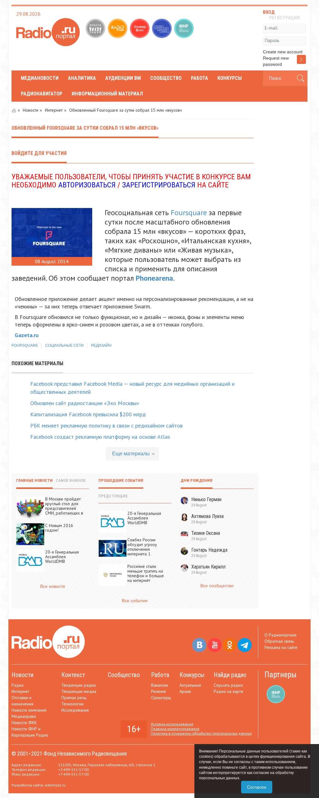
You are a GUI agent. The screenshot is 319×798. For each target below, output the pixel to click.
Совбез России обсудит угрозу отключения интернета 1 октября (142, 549)
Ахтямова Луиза (207, 516)
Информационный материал (107, 94)
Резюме (158, 691)
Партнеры (280, 674)
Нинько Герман (206, 499)
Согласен (256, 787)
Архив (185, 691)
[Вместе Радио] (96, 29)
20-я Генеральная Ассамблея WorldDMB (62, 556)
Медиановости (40, 78)
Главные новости (34, 480)
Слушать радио (228, 685)
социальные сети (64, 345)
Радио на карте (228, 691)
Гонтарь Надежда (209, 550)
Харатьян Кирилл (208, 567)
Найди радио (230, 675)
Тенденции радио (78, 685)
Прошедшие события (120, 480)
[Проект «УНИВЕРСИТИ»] (140, 29)
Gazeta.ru (27, 335)
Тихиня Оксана (205, 533)
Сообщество (166, 78)
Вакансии (159, 685)
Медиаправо (24, 716)
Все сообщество (217, 585)
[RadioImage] (118, 29)
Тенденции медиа (78, 691)
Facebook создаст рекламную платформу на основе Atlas (100, 436)
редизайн (101, 345)
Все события (135, 600)
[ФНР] (184, 29)
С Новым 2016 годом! (59, 528)
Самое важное (71, 480)
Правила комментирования (175, 728)
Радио (18, 685)
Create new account (282, 51)
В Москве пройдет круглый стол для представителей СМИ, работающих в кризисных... (64, 508)
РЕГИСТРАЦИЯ (284, 18)
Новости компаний (29, 710)
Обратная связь (279, 641)
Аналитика (82, 78)
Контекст (73, 675)
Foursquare (189, 212)
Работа (199, 78)
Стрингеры (161, 697)
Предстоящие (113, 496)
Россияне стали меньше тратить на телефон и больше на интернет (145, 573)
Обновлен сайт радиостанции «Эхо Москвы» (84, 403)
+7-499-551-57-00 (73, 769)
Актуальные (190, 685)
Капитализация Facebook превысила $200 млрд (88, 414)
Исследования (75, 710)
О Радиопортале (280, 635)
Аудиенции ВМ (123, 78)
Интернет (54, 110)
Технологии (72, 704)
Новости (30, 110)
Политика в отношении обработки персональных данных (201, 733)
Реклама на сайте (281, 647)
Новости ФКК (24, 722)
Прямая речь (73, 697)
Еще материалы (131, 453)
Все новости (52, 586)
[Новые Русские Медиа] (162, 29)
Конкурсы (229, 78)
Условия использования (172, 724)
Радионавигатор (41, 94)
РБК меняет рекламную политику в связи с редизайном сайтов (106, 425)
